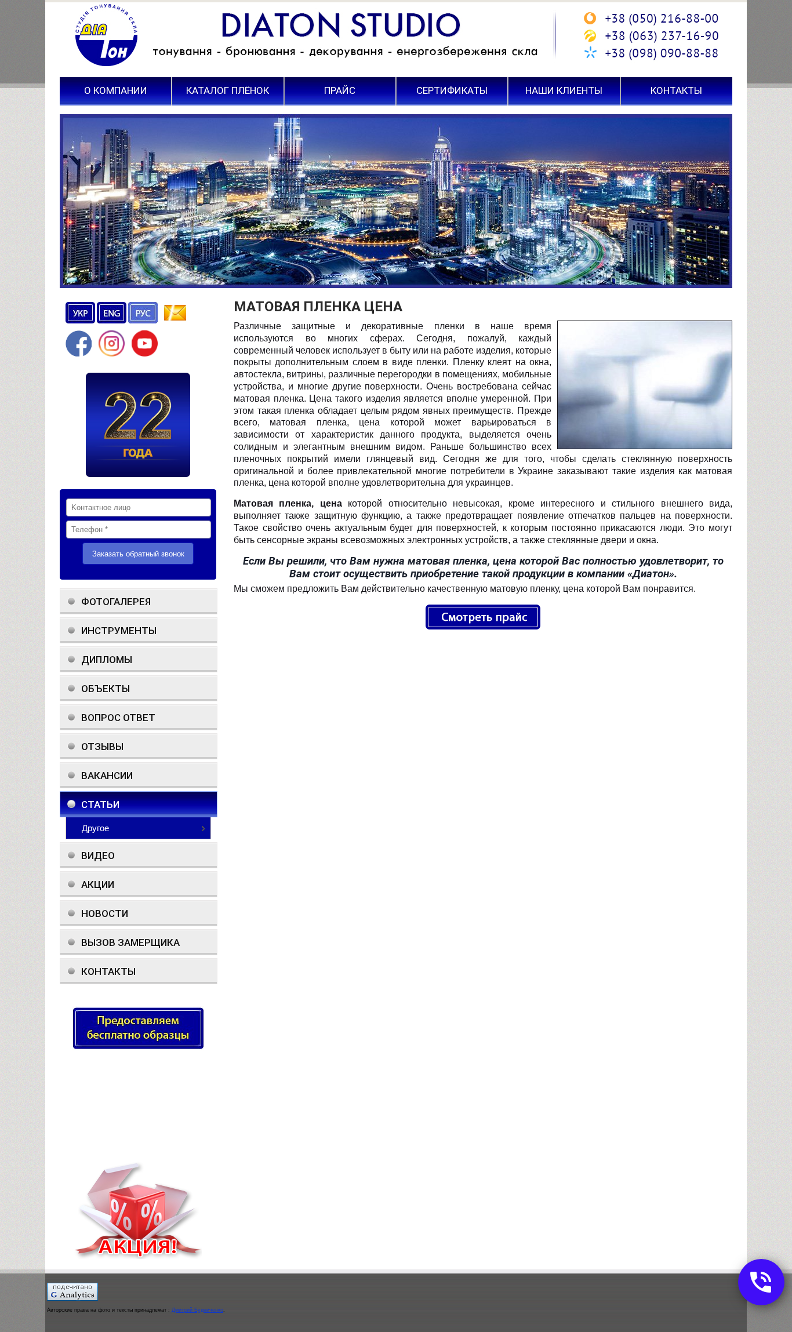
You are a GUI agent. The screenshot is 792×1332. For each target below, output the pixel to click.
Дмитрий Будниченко (197, 1310)
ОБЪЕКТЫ (105, 688)
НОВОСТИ (104, 913)
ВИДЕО (98, 855)
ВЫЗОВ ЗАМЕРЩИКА (130, 942)
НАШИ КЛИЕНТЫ (563, 91)
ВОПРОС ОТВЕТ (118, 717)
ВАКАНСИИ (107, 775)
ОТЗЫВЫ (102, 746)
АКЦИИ (97, 884)
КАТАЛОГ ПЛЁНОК (227, 91)
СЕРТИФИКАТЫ (452, 91)
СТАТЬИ (100, 804)
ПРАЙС (339, 91)
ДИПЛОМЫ (106, 659)
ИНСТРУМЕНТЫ (119, 630)
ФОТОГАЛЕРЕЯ (116, 601)
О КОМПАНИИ (115, 91)
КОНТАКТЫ (676, 91)
